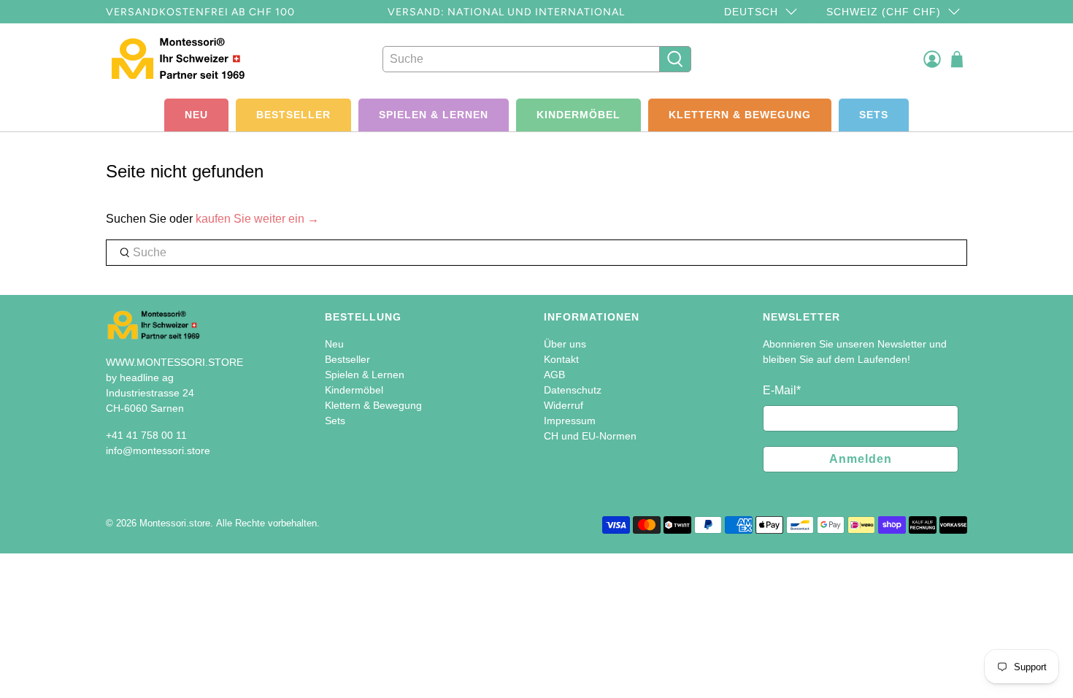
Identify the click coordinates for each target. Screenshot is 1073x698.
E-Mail (782, 390)
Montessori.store (174, 523)
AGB (554, 374)
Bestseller (293, 114)
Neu (196, 114)
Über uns (565, 344)
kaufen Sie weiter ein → (257, 218)
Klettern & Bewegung (740, 114)
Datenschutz (572, 390)
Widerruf (563, 405)
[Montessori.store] (187, 59)
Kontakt (561, 359)
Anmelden (860, 459)
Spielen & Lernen (433, 114)
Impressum (570, 420)
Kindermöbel (578, 114)
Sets (873, 114)
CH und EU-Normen (590, 436)
